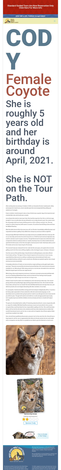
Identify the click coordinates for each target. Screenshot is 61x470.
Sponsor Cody (30, 423)
